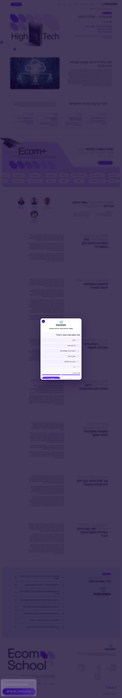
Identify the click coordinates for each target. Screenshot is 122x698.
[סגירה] (43, 321)
